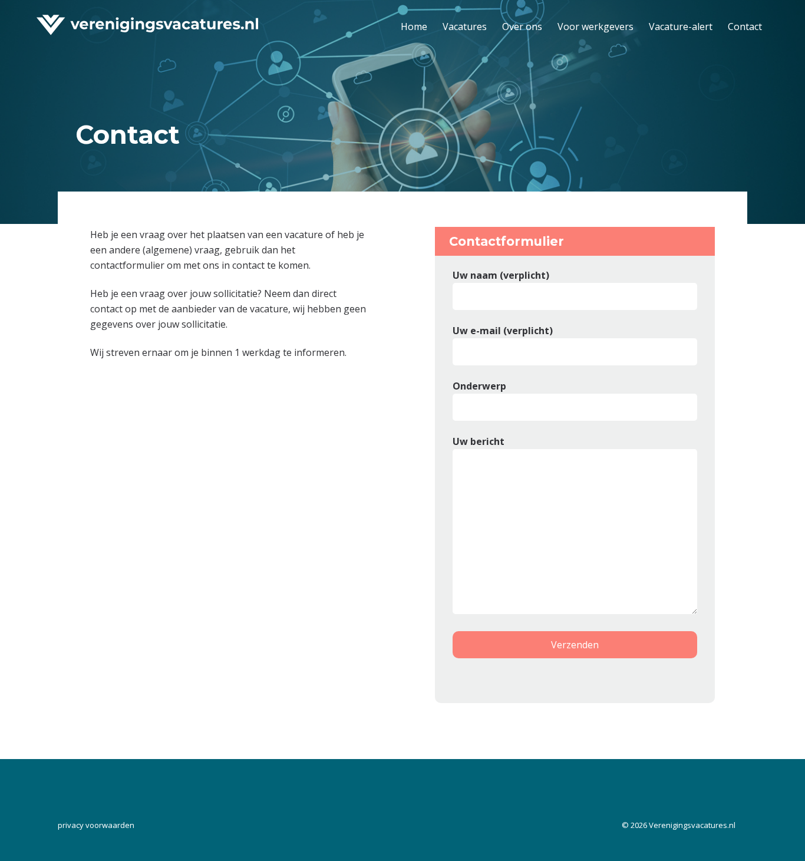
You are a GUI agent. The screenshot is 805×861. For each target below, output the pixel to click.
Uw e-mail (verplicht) (503, 330)
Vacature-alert (680, 26)
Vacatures (465, 26)
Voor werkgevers (595, 26)
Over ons (522, 26)
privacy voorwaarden (96, 825)
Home (414, 26)
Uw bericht (478, 441)
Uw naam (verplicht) (501, 275)
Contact (745, 26)
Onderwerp (479, 386)
